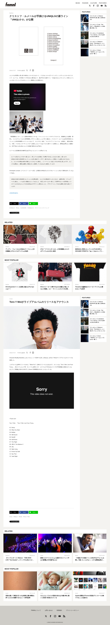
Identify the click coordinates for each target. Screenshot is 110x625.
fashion (11, 13)
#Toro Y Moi (26, 516)
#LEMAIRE (23, 208)
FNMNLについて (36, 610)
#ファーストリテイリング (42, 208)
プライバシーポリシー (72, 610)
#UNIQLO (12, 208)
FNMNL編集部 (21, 70)
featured (7, 555)
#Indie (20, 516)
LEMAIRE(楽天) (13, 193)
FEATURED (103, 3)
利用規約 (59, 610)
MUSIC (78, 3)
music (11, 298)
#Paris (17, 208)
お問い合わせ (49, 610)
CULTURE (93, 3)
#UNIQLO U (31, 208)
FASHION (85, 3)
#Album (15, 516)
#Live (10, 516)
